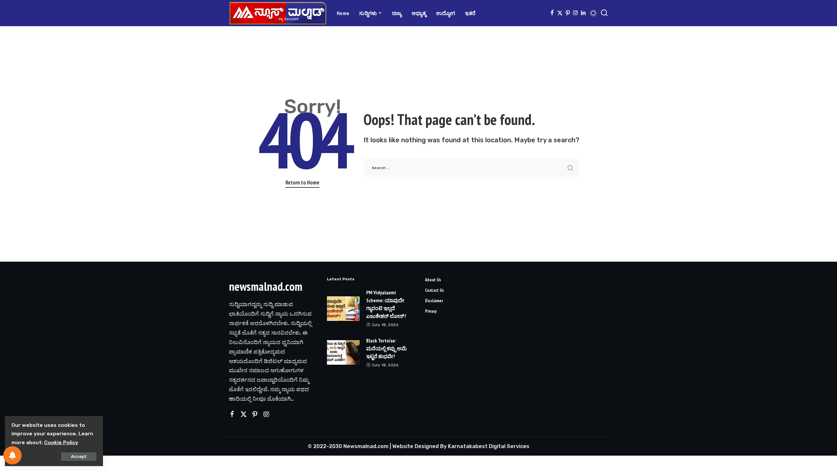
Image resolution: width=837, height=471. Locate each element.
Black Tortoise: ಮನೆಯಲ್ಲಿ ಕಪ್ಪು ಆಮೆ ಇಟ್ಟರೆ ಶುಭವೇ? (386, 348)
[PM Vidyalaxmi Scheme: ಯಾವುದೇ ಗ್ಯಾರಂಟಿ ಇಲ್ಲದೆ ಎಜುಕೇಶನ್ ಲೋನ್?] (343, 308)
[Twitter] (560, 13)
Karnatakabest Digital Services (488, 446)
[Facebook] (552, 13)
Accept (79, 456)
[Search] (604, 13)
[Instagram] (575, 13)
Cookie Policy (61, 442)
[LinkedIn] (583, 13)
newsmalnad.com (265, 286)
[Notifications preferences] (12, 455)
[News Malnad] (278, 13)
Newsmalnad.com (365, 446)
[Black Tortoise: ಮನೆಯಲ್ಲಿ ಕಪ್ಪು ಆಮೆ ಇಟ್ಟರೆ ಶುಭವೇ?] (343, 352)
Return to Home (302, 182)
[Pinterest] (568, 13)
